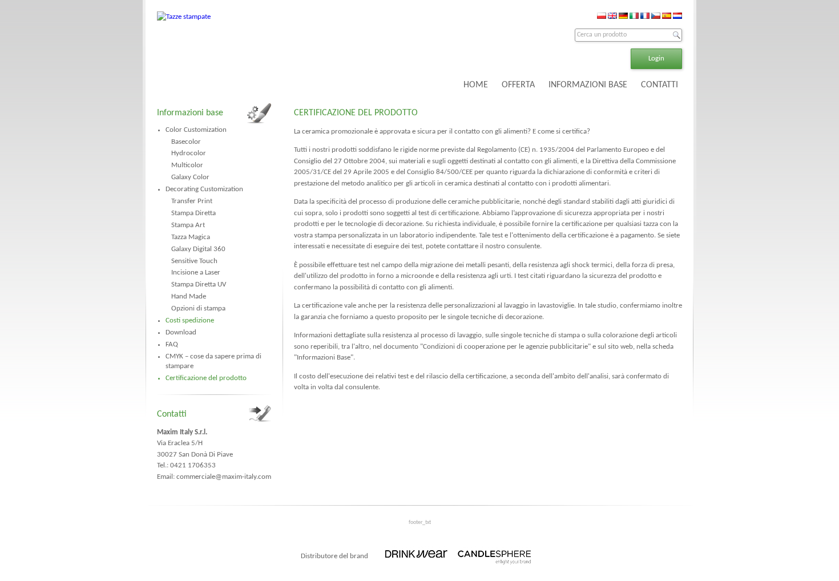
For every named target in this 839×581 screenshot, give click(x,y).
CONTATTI (659, 85)
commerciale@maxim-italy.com (223, 477)
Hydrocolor (188, 153)
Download (181, 332)
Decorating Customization (204, 189)
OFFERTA (518, 85)
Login (656, 58)
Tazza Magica (190, 237)
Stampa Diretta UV (198, 284)
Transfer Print (191, 201)
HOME (475, 85)
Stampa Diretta (193, 213)
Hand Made (188, 296)
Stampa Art (188, 225)
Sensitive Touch (194, 261)
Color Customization (196, 130)
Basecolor (186, 142)
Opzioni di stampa (198, 308)
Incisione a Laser (195, 272)
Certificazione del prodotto (206, 378)
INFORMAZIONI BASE (587, 85)
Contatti (172, 414)
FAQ (172, 344)
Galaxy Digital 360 (198, 249)
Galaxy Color (190, 177)
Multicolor (187, 165)
